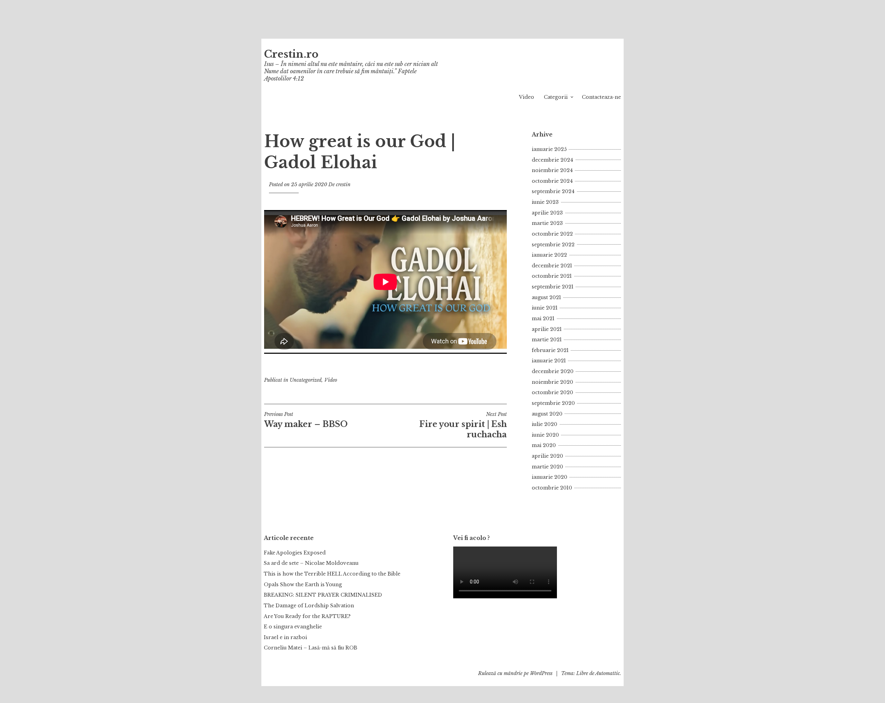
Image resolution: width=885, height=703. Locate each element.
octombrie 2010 (552, 488)
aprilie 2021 (547, 329)
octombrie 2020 (552, 392)
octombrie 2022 (552, 234)
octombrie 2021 (552, 276)
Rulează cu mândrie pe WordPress (515, 673)
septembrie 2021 (553, 287)
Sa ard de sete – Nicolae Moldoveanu (311, 563)
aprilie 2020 (547, 456)
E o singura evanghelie (293, 627)
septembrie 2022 (553, 244)
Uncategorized (306, 380)
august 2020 (547, 414)
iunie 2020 (545, 435)
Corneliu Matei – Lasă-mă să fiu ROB (310, 648)
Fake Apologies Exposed (295, 553)
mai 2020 (544, 445)
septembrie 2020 (553, 403)
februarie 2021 (550, 350)
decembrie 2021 (552, 266)
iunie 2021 (545, 308)
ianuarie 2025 (549, 149)
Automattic (607, 673)
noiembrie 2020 (552, 382)
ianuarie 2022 (549, 255)
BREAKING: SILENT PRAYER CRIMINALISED (323, 595)
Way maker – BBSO (306, 420)
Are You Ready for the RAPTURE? (307, 616)
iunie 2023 (545, 202)
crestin (343, 184)
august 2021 (546, 297)
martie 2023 (547, 223)
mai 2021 (543, 318)
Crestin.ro (291, 54)
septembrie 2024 (553, 191)
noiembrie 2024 (552, 170)
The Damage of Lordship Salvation (309, 605)
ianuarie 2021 (549, 361)
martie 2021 (547, 339)
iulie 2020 (544, 424)
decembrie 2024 (552, 160)
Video (526, 97)
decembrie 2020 (553, 371)
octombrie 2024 (552, 181)
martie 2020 (547, 467)
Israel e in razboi (285, 637)
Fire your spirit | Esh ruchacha (463, 425)
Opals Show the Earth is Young (303, 584)
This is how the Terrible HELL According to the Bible (332, 574)
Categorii (556, 97)
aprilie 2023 (547, 213)
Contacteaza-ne (601, 97)
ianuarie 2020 (549, 477)
